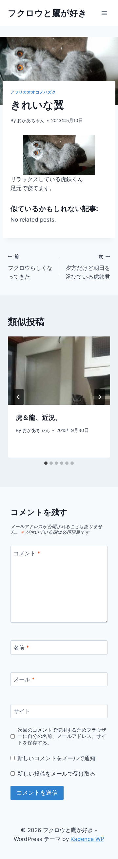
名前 (21, 647)
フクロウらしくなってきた (30, 267)
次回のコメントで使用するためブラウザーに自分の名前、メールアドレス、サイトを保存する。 (62, 736)
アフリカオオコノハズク (33, 92)
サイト (21, 711)
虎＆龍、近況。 (39, 417)
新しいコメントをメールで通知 (56, 758)
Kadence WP (87, 839)
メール (24, 679)
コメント (26, 553)
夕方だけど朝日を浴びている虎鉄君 (88, 267)
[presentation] (59, 370)
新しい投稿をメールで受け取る (56, 773)
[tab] (46, 463)
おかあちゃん (31, 120)
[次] (99, 397)
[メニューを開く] (104, 13)
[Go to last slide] (18, 397)
